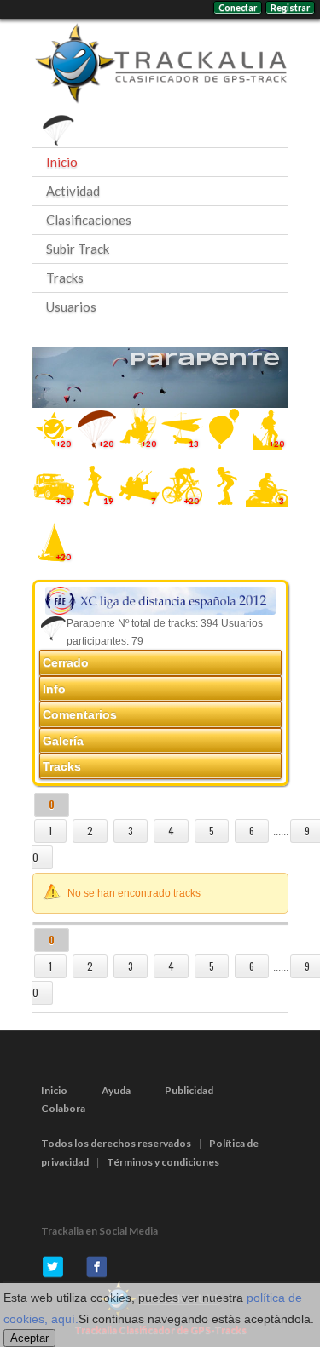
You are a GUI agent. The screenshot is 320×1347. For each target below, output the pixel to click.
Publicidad (189, 1090)
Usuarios (71, 306)
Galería (63, 741)
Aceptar (29, 1338)
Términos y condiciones (163, 1161)
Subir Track (77, 248)
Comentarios (80, 714)
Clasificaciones (88, 219)
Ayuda (116, 1090)
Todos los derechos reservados (116, 1143)
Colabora (63, 1108)
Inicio (62, 161)
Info (54, 689)
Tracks (65, 277)
